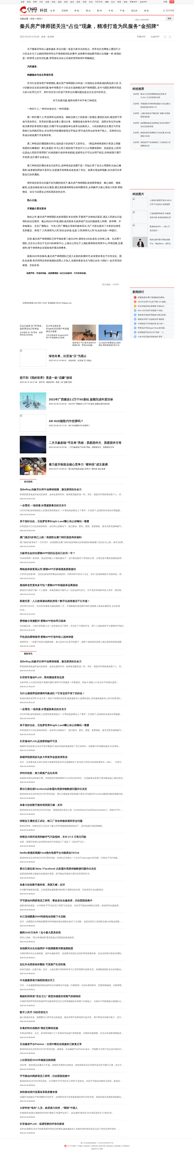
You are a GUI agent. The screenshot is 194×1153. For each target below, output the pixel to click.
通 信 (88, 11)
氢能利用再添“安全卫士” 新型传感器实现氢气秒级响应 (50, 996)
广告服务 (80, 1146)
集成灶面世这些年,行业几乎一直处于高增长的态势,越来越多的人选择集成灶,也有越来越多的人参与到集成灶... (71, 698)
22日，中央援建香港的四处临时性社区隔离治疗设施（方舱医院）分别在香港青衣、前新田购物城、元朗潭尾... (71, 985)
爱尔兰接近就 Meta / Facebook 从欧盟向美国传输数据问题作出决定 (58, 868)
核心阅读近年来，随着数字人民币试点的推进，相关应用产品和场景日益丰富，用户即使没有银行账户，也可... (71, 1017)
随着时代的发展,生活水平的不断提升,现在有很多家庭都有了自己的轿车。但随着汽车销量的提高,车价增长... (70, 746)
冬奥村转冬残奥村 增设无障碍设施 (39, 1028)
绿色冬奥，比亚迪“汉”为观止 (68, 356)
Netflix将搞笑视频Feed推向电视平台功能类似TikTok (49, 852)
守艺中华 (99, 2)
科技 (53, 2)
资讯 (29, 2)
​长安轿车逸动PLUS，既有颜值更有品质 (42, 677)
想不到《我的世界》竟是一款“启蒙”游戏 (46, 377)
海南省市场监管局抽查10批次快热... (152, 315)
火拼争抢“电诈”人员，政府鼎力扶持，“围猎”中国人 (49, 1107)
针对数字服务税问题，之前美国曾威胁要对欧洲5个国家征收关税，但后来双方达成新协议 (61, 890)
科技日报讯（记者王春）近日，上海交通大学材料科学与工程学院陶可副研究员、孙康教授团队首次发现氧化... (71, 969)
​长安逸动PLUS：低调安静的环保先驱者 (42, 1123)
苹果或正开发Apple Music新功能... (152, 328)
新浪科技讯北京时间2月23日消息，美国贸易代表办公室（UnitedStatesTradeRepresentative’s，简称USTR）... (71, 810)
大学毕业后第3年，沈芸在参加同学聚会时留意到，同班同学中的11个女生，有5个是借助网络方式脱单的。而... (71, 574)
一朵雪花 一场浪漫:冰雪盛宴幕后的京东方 (43, 505)
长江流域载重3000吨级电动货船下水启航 (43, 916)
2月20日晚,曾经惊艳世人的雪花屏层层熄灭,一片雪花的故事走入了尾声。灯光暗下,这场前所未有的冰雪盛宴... (71, 510)
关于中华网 (71, 1146)
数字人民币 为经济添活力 (34, 1012)
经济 (66, 2)
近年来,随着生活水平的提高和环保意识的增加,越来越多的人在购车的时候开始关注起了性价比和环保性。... (70, 1129)
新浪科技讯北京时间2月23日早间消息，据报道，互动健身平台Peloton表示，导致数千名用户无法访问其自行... (71, 1049)
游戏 (47, 2)
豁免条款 (110, 1146)
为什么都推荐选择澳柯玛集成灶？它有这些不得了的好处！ (52, 693)
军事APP (133, 2)
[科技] (28, 9)
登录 (172, 2)
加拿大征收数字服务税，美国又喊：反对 (42, 884)
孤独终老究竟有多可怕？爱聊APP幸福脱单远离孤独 (49, 585)
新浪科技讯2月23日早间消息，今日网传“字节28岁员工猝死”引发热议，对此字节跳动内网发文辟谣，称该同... (71, 1081)
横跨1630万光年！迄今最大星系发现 (40, 932)
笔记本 (134, 11)
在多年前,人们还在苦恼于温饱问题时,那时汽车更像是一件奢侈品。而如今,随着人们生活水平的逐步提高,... (69, 682)
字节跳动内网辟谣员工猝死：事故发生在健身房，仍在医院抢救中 (56, 900)
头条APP (143, 2)
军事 (35, 2)
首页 (22, 2)
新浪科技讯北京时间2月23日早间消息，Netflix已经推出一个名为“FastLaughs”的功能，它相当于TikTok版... (69, 858)
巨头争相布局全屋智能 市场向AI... (152, 306)
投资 (78, 2)
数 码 (99, 11)
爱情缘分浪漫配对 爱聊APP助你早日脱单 (43, 620)
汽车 (41, 2)
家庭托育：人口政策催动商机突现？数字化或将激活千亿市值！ (55, 601)
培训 (84, 2)
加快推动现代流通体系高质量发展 (38, 1092)
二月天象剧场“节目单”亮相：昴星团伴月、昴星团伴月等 (85, 442)
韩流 (119, 2)
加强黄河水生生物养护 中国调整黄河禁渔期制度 (46, 948)
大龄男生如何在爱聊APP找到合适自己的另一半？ (47, 553)
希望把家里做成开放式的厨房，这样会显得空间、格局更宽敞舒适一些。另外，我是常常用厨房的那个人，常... (71, 494)
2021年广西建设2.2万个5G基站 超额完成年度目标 (81, 399)
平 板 (122, 11)
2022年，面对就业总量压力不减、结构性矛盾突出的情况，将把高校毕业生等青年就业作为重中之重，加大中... (71, 1065)
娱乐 (72, 2)
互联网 (64, 11)
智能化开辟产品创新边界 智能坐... (152, 319)
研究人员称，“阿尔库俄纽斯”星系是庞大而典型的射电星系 (47, 937)
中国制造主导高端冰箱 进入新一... (152, 323)
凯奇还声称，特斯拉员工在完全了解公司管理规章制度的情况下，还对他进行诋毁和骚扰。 (62, 826)
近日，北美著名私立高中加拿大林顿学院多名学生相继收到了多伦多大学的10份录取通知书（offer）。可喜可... (71, 762)
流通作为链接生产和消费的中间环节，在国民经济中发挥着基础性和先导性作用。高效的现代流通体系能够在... (71, 1097)
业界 (136, 94)
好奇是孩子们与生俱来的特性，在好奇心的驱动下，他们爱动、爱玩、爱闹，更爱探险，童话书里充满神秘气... (71, 526)
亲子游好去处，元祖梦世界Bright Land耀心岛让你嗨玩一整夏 (54, 521)
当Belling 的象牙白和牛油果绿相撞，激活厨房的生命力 (51, 489)
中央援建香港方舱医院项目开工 (37, 980)
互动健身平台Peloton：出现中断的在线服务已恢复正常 (51, 1044)
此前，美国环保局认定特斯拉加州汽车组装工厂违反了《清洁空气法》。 (53, 842)
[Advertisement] (64, 317)
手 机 (110, 11)
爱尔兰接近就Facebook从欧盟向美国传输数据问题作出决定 (53, 789)
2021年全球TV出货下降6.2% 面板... (152, 302)
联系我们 (87, 1146)
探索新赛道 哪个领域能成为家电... (152, 297)
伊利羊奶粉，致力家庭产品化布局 (38, 773)
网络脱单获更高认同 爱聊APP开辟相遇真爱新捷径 (48, 569)
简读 (125, 2)
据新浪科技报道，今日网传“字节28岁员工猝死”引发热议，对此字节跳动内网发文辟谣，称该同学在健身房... (70, 905)
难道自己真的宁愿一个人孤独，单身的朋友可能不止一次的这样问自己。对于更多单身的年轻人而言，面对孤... (71, 590)
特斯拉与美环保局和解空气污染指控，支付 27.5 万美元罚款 (53, 836)
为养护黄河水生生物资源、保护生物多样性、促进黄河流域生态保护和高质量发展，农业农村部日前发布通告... (71, 953)
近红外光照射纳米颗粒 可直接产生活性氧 (43, 964)
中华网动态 (126, 1146)
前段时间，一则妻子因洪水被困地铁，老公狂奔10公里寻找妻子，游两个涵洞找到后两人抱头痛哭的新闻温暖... (71, 642)
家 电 (76, 11)
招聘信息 (95, 1146)
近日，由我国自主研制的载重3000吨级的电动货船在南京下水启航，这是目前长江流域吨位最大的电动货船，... (71, 921)
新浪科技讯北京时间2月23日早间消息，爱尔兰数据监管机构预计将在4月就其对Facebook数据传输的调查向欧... (72, 794)
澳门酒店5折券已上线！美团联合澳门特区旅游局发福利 (50, 537)
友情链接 (117, 1146)
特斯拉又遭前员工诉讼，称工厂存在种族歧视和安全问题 (51, 821)
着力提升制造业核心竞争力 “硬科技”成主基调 (78, 464)
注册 (165, 2)
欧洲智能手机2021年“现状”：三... (151, 332)
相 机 (146, 11)
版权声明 (102, 1146)
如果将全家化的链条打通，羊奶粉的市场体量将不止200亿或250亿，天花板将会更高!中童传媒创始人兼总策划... (72, 778)
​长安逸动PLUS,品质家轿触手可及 (38, 741)
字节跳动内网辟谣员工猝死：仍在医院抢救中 (45, 1076)
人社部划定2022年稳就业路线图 (38, 1060)
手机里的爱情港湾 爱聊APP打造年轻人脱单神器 (46, 636)
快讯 (39, 19)
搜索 (169, 18)
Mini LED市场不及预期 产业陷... (151, 310)
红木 (113, 2)
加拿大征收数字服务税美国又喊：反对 (41, 805)
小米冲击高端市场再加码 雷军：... (152, 337)
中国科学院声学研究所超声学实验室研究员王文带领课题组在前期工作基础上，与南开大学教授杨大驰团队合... (71, 1001)
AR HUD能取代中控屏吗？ (66, 421)
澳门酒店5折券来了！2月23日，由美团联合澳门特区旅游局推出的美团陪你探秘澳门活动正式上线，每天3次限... (72, 542)
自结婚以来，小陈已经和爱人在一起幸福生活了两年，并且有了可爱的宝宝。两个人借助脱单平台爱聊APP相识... (72, 626)
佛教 (107, 2)
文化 (91, 2)
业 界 (52, 11)
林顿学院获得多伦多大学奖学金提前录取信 (43, 757)
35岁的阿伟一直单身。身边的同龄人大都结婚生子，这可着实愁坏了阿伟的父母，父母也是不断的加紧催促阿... (71, 558)
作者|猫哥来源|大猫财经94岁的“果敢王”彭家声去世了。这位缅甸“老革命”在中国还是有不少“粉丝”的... (66, 1113)
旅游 (60, 2)
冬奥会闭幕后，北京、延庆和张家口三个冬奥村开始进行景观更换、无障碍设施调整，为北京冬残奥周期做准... (71, 1033)
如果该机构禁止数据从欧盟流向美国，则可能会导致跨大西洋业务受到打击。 (56, 874)
